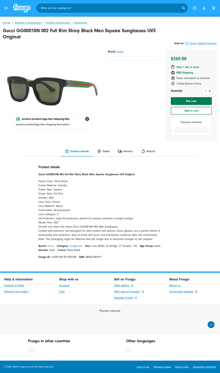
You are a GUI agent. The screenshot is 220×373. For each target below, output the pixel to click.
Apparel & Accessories (28, 22)
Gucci (120, 51)
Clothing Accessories (58, 22)
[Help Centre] (194, 8)
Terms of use (143, 366)
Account (64, 285)
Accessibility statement (204, 366)
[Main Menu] (6, 8)
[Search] (183, 8)
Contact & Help (14, 285)
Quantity (176, 91)
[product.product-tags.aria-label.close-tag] (87, 119)
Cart (62, 291)
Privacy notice (182, 366)
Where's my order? (16, 291)
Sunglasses (80, 22)
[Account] (204, 8)
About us (174, 285)
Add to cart (191, 110)
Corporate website (181, 291)
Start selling (121, 285)
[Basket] (213, 8)
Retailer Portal (123, 298)
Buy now (191, 101)
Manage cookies (162, 366)
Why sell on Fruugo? (127, 291)
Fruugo (7, 22)
